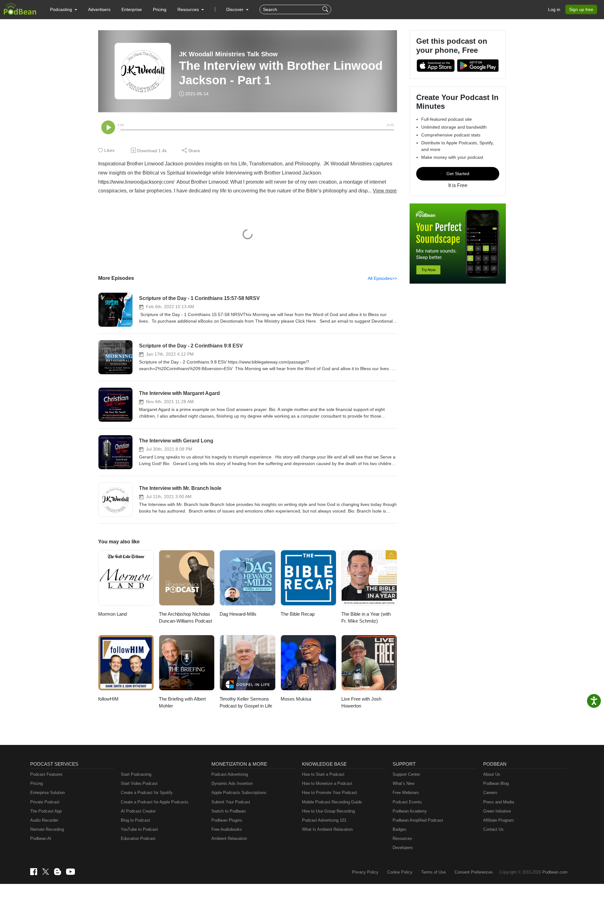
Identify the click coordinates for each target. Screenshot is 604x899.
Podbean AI (40, 838)
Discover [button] (235, 9)
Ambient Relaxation (229, 838)
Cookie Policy (399, 872)
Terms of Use (433, 872)
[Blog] (57, 871)
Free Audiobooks (226, 829)
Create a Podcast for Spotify (147, 792)
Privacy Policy (365, 872)
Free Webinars (406, 792)
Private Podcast (44, 802)
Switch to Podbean (228, 811)
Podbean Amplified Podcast (418, 820)
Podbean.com (555, 872)
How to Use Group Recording (328, 811)
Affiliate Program (498, 820)
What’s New (403, 783)
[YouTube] (70, 871)
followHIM (108, 699)
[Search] (326, 9)
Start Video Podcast (139, 783)
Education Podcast (138, 838)
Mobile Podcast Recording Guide (332, 802)
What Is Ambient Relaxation (327, 829)
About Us (491, 774)
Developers (403, 847)
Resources (402, 838)
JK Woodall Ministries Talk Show (228, 54)
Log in (554, 9)
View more (385, 190)
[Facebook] (33, 871)
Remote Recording (47, 829)
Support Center (406, 774)
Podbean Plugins (226, 820)
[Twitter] (45, 871)
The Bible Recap (298, 614)
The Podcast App (46, 811)
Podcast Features (46, 774)
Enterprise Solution (47, 792)
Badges (399, 829)
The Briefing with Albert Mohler (182, 702)
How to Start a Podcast (323, 774)
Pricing (159, 9)
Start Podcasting (136, 774)
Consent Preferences (474, 872)
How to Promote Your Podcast (329, 792)
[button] (63, 9)
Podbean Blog (496, 783)
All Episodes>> (382, 278)
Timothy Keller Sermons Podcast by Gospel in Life (246, 702)
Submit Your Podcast (230, 802)
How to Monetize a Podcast (327, 783)
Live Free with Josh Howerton (361, 702)
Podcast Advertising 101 (324, 820)
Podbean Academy (410, 811)
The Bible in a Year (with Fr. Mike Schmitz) (366, 617)
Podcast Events (407, 802)
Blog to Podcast (135, 820)
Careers (490, 792)
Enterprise (131, 9)
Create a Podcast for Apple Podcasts (154, 802)
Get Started (457, 173)
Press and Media (498, 802)
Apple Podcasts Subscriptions (238, 792)
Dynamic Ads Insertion (232, 783)
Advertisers (99, 9)
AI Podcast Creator (138, 811)
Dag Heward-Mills (238, 614)
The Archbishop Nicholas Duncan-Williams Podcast (185, 617)
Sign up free (581, 9)
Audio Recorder (44, 820)
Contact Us (493, 829)
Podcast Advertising (229, 774)
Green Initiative (497, 811)
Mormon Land (112, 614)
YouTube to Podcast (139, 829)
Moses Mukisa (296, 699)
